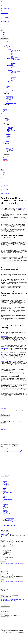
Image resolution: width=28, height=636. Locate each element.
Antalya (10, 65)
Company (8, 43)
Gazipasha (10, 58)
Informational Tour (9, 98)
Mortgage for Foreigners (11, 103)
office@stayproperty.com (6, 534)
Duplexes (13, 53)
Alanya (9, 49)
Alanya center (6, 484)
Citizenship (5, 160)
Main (2, 195)
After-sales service (9, 94)
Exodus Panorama (4, 336)
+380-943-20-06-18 (5, 21)
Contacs (4, 514)
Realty (4, 491)
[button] (14, 400)
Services (5, 93)
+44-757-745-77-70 (5, 8)
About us (5, 41)
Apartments (13, 51)
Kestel (4, 486)
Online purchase (6, 513)
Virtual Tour (8, 99)
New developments (7, 494)
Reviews (5, 107)
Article (7, 106)
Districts (5, 478)
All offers (5, 502)
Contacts (5, 109)
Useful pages (6, 104)
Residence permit (9, 97)
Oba (4, 489)
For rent (7, 91)
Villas (12, 54)
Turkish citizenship (9, 96)
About (4, 505)
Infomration (5, 504)
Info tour (5, 512)
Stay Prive (5, 92)
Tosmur (4, 488)
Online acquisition (9, 100)
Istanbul (10, 70)
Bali (9, 81)
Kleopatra (5, 483)
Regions (7, 47)
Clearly (2, 634)
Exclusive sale (9, 101)
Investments (5, 507)
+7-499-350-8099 (4, 13)
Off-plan (12, 52)
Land (12, 56)
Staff (7, 44)
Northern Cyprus (11, 75)
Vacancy (7, 45)
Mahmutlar (5, 485)
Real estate (6, 46)
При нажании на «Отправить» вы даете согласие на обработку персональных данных (12, 600)
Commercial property (15, 57)
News (7, 105)
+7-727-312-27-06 (4, 17)
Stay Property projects (15, 50)
